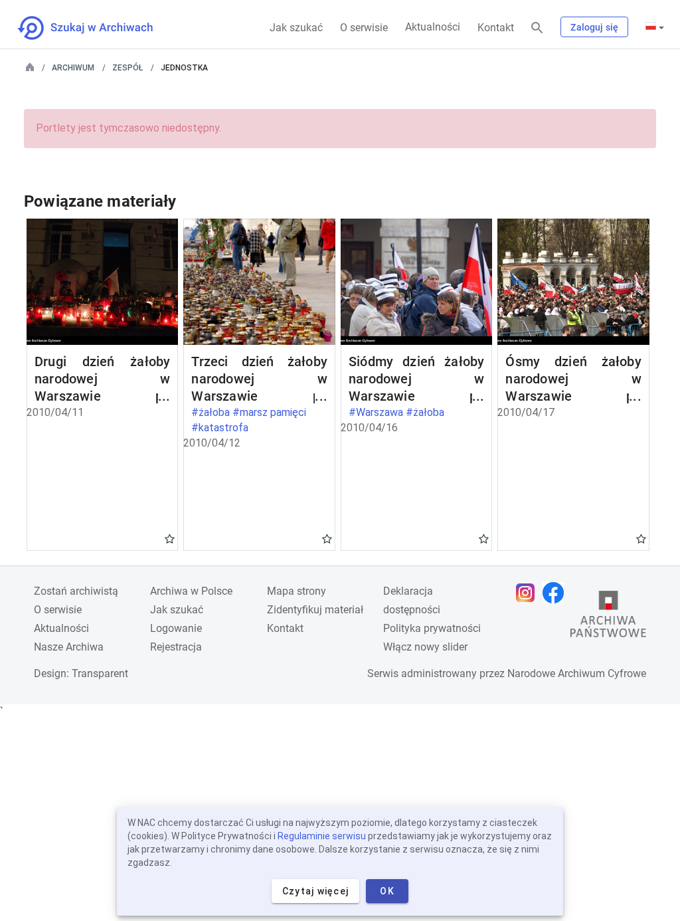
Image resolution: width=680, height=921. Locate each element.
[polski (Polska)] (654, 27)
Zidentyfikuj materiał (315, 609)
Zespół (127, 67)
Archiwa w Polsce (191, 591)
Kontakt (495, 27)
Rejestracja (176, 647)
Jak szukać (296, 27)
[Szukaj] (537, 28)
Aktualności (432, 27)
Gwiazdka (170, 538)
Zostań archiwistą (76, 591)
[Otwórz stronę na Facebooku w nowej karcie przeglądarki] (556, 592)
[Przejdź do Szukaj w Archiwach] (97, 28)
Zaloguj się (594, 27)
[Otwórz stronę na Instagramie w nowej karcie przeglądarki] (529, 592)
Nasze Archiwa (69, 647)
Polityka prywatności (432, 628)
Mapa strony (296, 591)
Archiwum (73, 67)
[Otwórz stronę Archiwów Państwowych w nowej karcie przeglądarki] (608, 617)
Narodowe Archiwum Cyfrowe (576, 673)
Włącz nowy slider (425, 647)
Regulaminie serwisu (322, 836)
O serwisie (364, 27)
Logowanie (176, 628)
